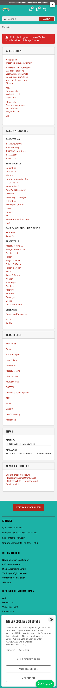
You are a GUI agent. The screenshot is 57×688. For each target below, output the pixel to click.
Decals (9, 300)
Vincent (9, 175)
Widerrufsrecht (10, 606)
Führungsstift (12, 282)
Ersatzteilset (12, 253)
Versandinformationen (13, 577)
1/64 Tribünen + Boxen (16, 151)
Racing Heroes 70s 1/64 (17, 179)
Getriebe (10, 286)
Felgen (9, 256)
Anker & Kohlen (13, 275)
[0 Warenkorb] (44, 9)
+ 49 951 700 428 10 (14, 527)
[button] (52, 4)
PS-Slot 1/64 (12, 171)
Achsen (9, 278)
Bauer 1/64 (11, 167)
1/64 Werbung (12, 147)
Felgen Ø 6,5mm (13, 267)
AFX (8, 215)
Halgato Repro (12, 354)
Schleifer (10, 293)
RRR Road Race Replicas (17, 392)
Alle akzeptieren (28, 659)
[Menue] (51, 9)
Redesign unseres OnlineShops (20, 443)
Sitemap (6, 582)
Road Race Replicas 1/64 (17, 219)
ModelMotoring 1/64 (15, 245)
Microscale (11, 419)
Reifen (9, 271)
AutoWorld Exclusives (16, 190)
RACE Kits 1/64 (13, 182)
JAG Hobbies (12, 376)
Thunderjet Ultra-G (15, 204)
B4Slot (9, 403)
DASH (8, 223)
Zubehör (10, 236)
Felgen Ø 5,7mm (13, 264)
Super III (9, 212)
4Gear (9, 208)
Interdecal (10, 365)
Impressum (8, 611)
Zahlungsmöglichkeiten (14, 573)
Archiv (9, 323)
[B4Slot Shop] (6, 9)
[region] (28, 27)
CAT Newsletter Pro (12, 564)
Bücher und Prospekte (16, 314)
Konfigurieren (28, 668)
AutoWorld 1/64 (13, 186)
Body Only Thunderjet (16, 197)
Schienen (10, 232)
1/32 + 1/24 (11, 158)
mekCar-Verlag (13, 414)
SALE (8, 319)
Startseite (6, 27)
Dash (8, 349)
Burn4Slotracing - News (18, 474)
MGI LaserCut (12, 381)
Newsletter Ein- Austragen (15, 560)
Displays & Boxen (14, 304)
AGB (4, 598)
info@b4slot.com (16, 537)
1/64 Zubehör (12, 154)
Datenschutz (8, 602)
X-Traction (11, 201)
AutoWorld (11, 343)
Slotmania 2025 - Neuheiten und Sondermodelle (28, 453)
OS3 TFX (10, 387)
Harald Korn (11, 360)
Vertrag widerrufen (28, 507)
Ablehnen (28, 678)
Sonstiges (10, 297)
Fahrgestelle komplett (16, 249)
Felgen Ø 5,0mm (13, 260)
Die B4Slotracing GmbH (14, 568)
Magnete (10, 289)
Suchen (46, 18)
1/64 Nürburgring (13, 143)
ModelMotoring (13, 370)
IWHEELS (10, 193)
